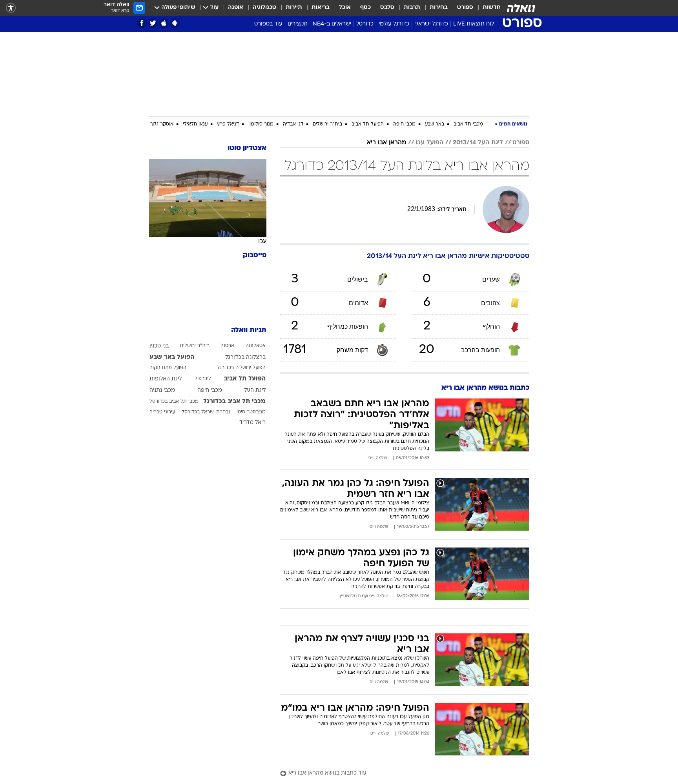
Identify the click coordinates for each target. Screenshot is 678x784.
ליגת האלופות (165, 379)
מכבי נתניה (162, 390)
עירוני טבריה (162, 412)
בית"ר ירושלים (327, 124)
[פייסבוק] (142, 23)
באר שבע (434, 124)
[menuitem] (487, 8)
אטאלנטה (256, 346)
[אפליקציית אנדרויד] (175, 23)
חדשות (492, 8)
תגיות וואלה (248, 330)
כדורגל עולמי (394, 24)
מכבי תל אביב (468, 124)
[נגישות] (11, 8)
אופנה (235, 8)
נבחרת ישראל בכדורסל (206, 412)
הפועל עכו (429, 143)
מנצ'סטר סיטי (251, 412)
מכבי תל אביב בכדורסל (174, 401)
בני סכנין (159, 346)
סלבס (387, 8)
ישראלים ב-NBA (332, 24)
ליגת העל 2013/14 (478, 143)
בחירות (439, 8)
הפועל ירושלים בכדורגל (241, 368)
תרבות (412, 8)
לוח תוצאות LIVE (473, 24)
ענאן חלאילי (195, 124)
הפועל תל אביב (368, 124)
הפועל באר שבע (171, 357)
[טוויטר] (153, 23)
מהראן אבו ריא (386, 143)
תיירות (294, 8)
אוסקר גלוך (161, 124)
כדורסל (365, 24)
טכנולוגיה (264, 8)
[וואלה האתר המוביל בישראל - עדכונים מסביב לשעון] (521, 8)
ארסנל (227, 346)
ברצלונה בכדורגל (245, 357)
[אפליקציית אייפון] (164, 23)
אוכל (345, 8)
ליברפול (203, 379)
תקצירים (298, 24)
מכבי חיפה (404, 124)
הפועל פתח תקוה (167, 368)
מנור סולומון (260, 124)
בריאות (321, 8)
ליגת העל (255, 390)
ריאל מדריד (252, 422)
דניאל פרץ (228, 124)
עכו (262, 241)
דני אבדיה (293, 124)
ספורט (465, 8)
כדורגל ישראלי (431, 24)
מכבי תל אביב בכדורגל (234, 401)
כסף (365, 8)
